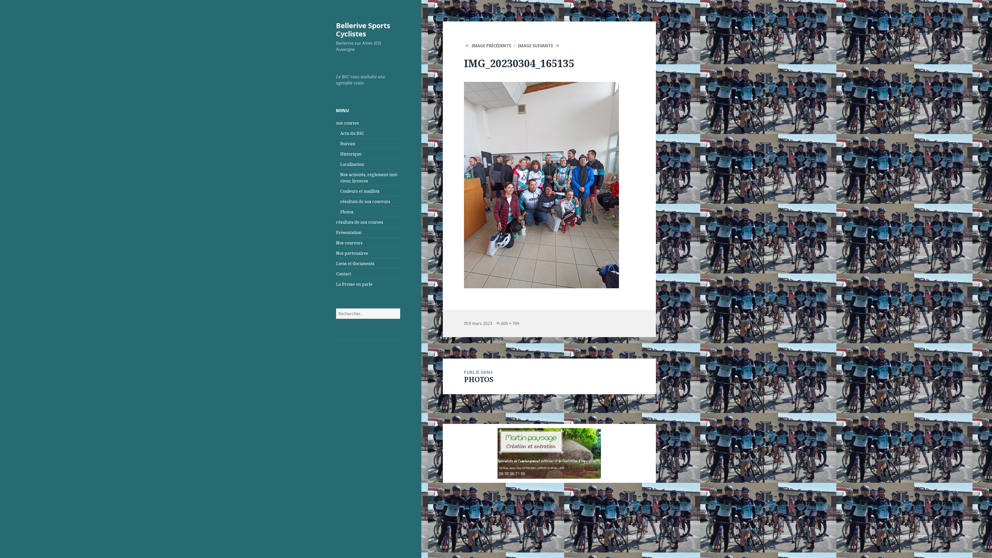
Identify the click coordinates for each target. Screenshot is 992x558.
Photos (346, 212)
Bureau (347, 143)
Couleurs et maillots (359, 191)
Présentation (348, 232)
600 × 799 (510, 323)
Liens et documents (355, 263)
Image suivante (535, 46)
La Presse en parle (354, 284)
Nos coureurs (349, 243)
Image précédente (491, 46)
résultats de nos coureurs (365, 201)
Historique (350, 154)
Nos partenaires (352, 253)
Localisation (352, 164)
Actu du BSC (352, 133)
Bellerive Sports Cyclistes (363, 29)
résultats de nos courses (359, 222)
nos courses (347, 123)
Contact (343, 274)
